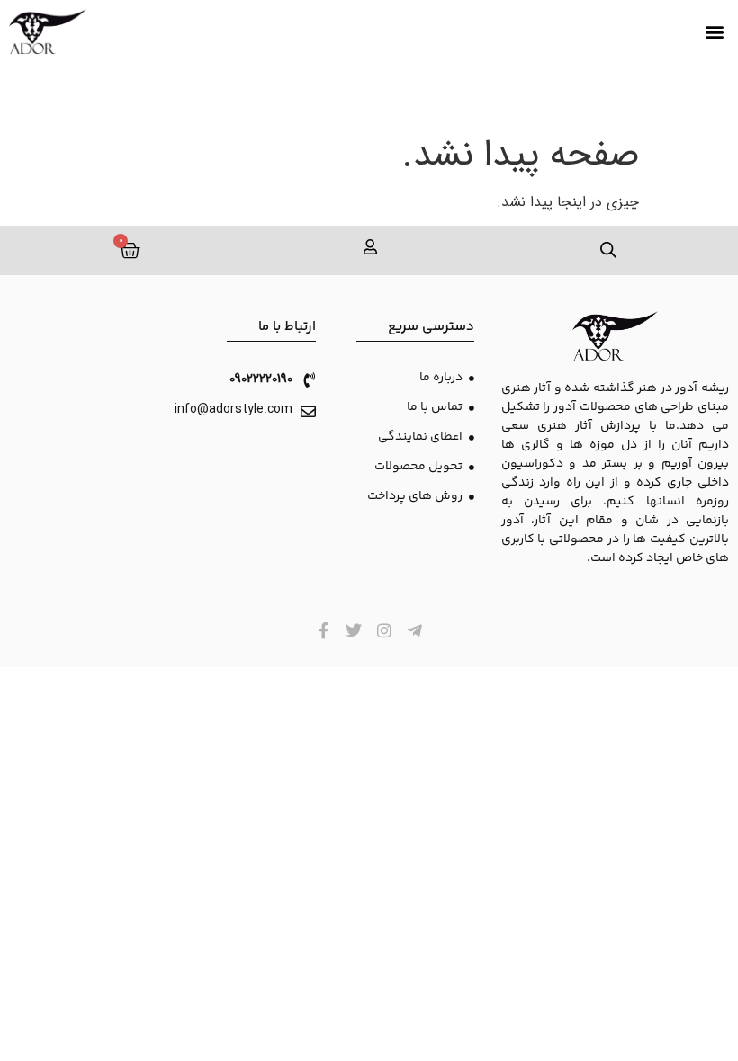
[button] (714, 32)
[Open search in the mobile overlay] (609, 250)
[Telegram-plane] (414, 631)
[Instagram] (385, 631)
